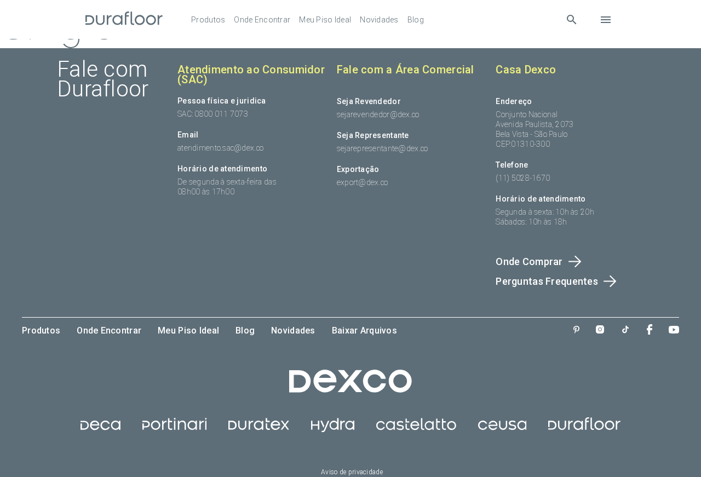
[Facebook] (649, 330)
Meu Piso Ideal (325, 19)
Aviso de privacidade (352, 472)
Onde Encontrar (262, 19)
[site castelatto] (416, 429)
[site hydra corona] (332, 429)
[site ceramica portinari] (174, 429)
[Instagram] (600, 330)
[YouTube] (674, 331)
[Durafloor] (124, 19)
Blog (415, 19)
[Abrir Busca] (571, 19)
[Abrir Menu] (606, 19)
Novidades (379, 19)
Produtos (208, 19)
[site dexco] (350, 390)
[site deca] (100, 429)
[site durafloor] (584, 429)
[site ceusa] (502, 429)
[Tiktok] (625, 330)
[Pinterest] (576, 331)
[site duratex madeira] (258, 429)
